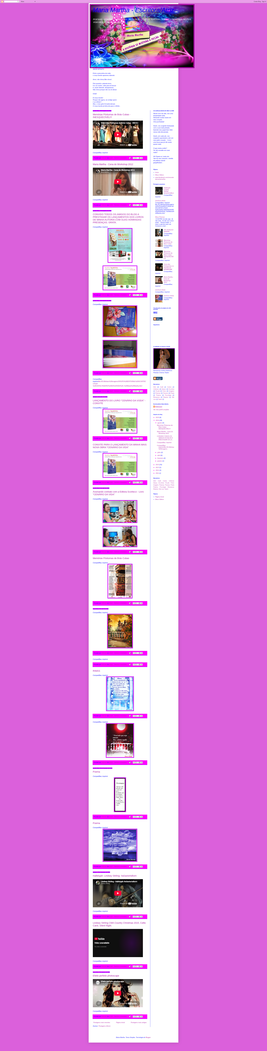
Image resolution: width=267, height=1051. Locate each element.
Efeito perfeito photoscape (106, 975)
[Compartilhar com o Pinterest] (142, 158)
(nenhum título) (160, 200)
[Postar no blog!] (136, 158)
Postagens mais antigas (139, 1022)
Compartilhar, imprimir (164, 442)
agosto (159, 423)
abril (159, 455)
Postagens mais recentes (101, 1022)
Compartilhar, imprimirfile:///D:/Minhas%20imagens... (165, 447)
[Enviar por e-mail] (134, 158)
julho (159, 452)
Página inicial (120, 1022)
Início (157, 172)
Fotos (164, 391)
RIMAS (96, 671)
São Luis (161, 489)
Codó (161, 387)
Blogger (148, 1037)
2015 (157, 464)
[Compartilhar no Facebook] (140, 158)
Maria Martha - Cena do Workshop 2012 (113, 164)
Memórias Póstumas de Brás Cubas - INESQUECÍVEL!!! (111, 115)
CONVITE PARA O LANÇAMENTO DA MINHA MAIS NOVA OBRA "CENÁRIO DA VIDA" (120, 446)
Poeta (172, 393)
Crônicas (156, 389)
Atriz (154, 387)
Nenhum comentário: (120, 158)
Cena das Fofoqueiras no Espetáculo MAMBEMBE (169, 266)
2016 (157, 420)
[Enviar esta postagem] (129, 158)
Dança (164, 389)
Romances (156, 397)
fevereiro (160, 458)
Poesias (165, 393)
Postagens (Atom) (104, 1026)
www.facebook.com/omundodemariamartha (164, 178)
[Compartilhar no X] (138, 158)
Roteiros (165, 397)
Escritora (171, 389)
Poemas (157, 393)
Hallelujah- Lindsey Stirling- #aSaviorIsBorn (115, 875)
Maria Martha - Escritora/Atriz (133, 10)
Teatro (160, 399)
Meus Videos (159, 175)
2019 (157, 417)
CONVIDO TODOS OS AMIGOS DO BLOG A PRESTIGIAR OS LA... (165, 438)
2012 (157, 470)
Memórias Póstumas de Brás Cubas (111, 558)
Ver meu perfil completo (161, 409)
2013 (157, 467)
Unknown (158, 407)
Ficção (158, 391)
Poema (96, 771)
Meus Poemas (160, 217)
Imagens (171, 391)
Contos (169, 387)
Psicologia (168, 395)
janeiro (159, 461)
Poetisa (158, 395)
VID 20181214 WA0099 (168, 230)
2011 (157, 473)
